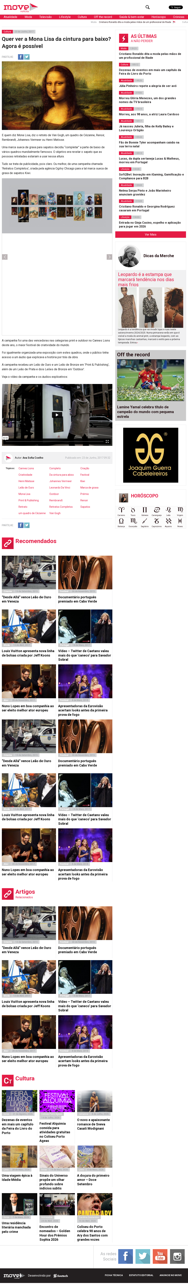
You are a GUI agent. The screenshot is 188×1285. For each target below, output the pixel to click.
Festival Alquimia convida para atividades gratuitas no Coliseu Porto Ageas (54, 1132)
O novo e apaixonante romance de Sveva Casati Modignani (93, 1124)
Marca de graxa (89, 487)
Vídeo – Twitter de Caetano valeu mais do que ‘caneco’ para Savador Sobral (84, 655)
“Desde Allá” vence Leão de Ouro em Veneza (26, 599)
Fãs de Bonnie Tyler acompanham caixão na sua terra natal (149, 144)
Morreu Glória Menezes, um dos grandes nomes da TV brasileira (147, 100)
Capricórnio (157, 526)
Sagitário (145, 526)
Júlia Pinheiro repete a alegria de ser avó (148, 86)
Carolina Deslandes (89, 1217)
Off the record (103, 17)
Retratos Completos (61, 506)
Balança (121, 526)
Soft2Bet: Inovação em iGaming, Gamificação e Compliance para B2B (151, 176)
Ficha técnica (114, 1275)
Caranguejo (157, 515)
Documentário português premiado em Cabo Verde (77, 599)
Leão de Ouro (26, 487)
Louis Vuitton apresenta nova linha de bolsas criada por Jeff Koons (28, 653)
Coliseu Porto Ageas (51, 1114)
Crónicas (178, 17)
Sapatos (85, 506)
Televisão (45, 17)
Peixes (180, 526)
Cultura (82, 17)
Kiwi (82, 481)
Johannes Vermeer (60, 481)
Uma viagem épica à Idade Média (17, 1178)
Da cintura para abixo (61, 474)
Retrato (23, 506)
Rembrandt (56, 500)
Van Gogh (55, 513)
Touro (133, 515)
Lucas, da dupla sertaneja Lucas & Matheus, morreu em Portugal (149, 160)
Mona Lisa (24, 494)
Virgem (180, 515)
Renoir (84, 500)
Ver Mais (150, 234)
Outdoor (54, 494)
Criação (84, 468)
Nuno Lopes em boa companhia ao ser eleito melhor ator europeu (28, 708)
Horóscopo (158, 17)
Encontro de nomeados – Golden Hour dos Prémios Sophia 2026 (54, 1233)
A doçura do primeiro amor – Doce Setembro (93, 1180)
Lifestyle (65, 17)
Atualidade (10, 17)
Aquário (168, 526)
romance (83, 1114)
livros (6, 1114)
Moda (28, 17)
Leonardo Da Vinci (59, 487)
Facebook (21, 57)
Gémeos (144, 515)
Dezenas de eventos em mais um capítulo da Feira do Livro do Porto (17, 1126)
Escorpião (133, 526)
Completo (55, 468)
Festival (84, 474)
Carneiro (121, 515)
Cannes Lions (26, 468)
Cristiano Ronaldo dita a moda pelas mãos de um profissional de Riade (88, 22)
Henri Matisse (26, 481)
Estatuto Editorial (141, 1275)
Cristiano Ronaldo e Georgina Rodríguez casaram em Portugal (147, 208)
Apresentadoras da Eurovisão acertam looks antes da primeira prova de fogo (83, 710)
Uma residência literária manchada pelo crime (16, 1227)
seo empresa (60, 1276)
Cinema (8, 591)
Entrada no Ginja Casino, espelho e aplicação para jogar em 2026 (150, 224)
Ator (6, 700)
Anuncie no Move (171, 1275)
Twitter (27, 57)
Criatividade (25, 474)
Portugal (64, 645)
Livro (6, 1169)
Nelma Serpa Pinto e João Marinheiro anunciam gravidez (145, 192)
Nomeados (47, 1217)
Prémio (84, 494)
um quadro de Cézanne (32, 513)
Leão (168, 515)
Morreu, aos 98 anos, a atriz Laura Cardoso (149, 114)
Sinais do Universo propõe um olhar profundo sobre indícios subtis (53, 1182)
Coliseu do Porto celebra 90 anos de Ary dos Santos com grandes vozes (92, 1233)
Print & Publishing (29, 500)
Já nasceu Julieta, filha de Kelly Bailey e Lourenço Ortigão (146, 128)
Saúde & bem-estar (131, 17)
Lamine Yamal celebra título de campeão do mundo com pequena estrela (145, 412)
